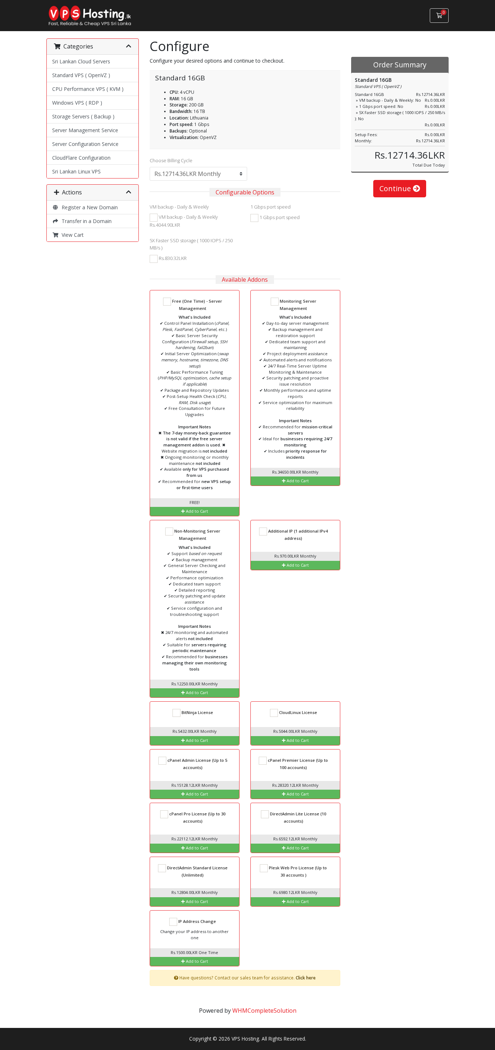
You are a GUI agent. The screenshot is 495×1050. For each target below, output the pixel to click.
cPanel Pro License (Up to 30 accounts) (196, 817)
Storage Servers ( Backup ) (83, 116)
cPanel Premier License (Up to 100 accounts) (297, 763)
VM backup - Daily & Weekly (179, 206)
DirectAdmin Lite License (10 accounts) (297, 817)
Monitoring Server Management (297, 304)
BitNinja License (196, 712)
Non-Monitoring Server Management (196, 534)
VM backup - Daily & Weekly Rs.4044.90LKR (184, 221)
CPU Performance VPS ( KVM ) (88, 88)
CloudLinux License (297, 712)
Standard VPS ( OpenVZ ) (81, 75)
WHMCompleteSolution (264, 1011)
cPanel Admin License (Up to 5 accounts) (196, 763)
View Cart (71, 234)
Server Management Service (85, 130)
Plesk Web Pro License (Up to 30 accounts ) (297, 871)
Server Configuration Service (85, 143)
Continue (396, 188)
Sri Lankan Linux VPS (76, 171)
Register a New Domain (88, 207)
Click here (306, 977)
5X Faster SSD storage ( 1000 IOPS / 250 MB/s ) (191, 244)
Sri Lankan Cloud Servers (81, 61)
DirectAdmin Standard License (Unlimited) (197, 871)
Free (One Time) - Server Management (196, 304)
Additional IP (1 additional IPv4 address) (297, 534)
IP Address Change (196, 921)
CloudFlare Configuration (81, 157)
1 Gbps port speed (270, 206)
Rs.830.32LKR (172, 258)
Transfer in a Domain (85, 221)
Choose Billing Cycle (171, 160)
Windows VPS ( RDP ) (77, 102)
